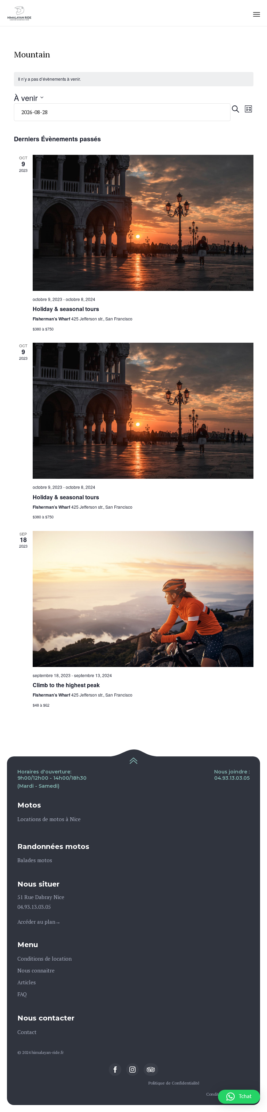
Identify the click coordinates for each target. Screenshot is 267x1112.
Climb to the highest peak (66, 685)
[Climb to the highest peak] (143, 599)
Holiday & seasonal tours (66, 309)
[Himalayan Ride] (19, 13)
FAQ (22, 994)
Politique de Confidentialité (174, 1083)
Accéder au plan (36, 921)
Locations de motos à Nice (49, 819)
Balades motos (34, 860)
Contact (27, 1031)
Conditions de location (44, 958)
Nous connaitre (36, 970)
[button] (239, 1097)
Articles (26, 982)
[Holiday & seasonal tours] (143, 223)
